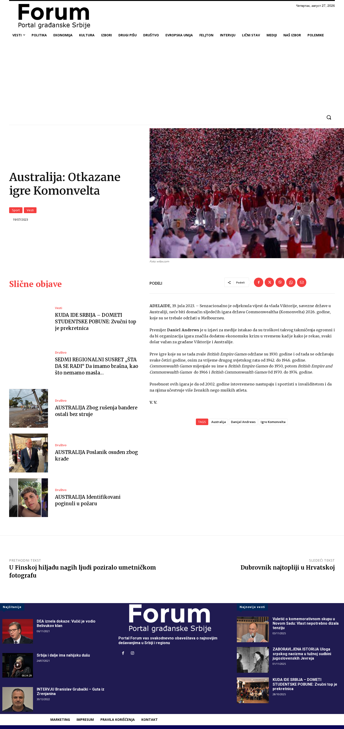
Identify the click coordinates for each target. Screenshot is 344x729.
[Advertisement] (172, 76)
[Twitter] (269, 282)
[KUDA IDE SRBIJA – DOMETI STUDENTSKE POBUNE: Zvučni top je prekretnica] (28, 318)
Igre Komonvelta (273, 422)
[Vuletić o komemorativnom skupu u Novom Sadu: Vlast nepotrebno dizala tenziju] (253, 629)
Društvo (60, 352)
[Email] (301, 282)
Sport (16, 210)
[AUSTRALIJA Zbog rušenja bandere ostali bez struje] (28, 408)
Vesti (30, 210)
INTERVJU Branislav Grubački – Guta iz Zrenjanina (70, 691)
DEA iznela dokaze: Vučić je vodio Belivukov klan (66, 623)
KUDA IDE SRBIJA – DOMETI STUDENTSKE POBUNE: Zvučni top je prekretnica (95, 321)
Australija (218, 422)
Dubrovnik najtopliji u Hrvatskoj (288, 567)
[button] (328, 117)
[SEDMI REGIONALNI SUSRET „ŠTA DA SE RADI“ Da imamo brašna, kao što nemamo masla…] (28, 363)
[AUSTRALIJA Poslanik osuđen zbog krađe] (28, 453)
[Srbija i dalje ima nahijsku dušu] (17, 665)
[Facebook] (258, 282)
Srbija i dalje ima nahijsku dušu (63, 655)
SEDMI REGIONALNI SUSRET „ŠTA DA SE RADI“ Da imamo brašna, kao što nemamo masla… (96, 366)
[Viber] (280, 282)
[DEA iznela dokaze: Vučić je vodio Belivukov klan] (17, 631)
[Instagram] (132, 653)
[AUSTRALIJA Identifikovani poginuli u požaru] (28, 497)
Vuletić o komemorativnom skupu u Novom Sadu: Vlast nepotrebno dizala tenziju (306, 623)
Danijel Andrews (243, 422)
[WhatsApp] (291, 282)
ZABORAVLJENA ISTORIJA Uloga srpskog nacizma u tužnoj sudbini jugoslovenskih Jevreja (302, 653)
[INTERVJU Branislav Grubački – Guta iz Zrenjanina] (17, 699)
